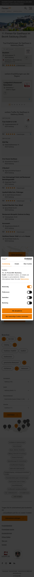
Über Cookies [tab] (28, 264)
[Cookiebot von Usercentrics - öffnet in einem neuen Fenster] (24, 259)
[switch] (29, 292)
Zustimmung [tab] (6, 264)
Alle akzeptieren (17, 310)
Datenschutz (25, 279)
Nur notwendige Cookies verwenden (17, 316)
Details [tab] (17, 264)
